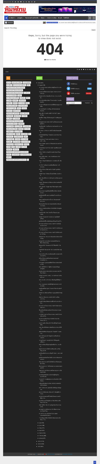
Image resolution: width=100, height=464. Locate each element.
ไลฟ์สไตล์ (66, 18)
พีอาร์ (28, 98)
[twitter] (15, 2)
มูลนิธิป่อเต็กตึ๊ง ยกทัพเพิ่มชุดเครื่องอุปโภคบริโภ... (50, 221)
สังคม (42, 18)
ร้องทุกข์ (21, 128)
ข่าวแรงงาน (10, 144)
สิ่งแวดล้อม (9, 116)
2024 (39, 444)
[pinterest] (18, 2)
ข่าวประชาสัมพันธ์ (11, 95)
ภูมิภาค (9, 157)
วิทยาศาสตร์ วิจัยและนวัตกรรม (46, 22)
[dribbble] (23, 2)
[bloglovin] (21, 2)
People (26, 144)
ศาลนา (9, 154)
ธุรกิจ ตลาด (22, 100)
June (40, 425)
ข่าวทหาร (27, 128)
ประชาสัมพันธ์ (26, 82)
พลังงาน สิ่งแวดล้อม (12, 105)
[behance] (29, 2)
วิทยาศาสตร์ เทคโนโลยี (31, 18)
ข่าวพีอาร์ (11, 18)
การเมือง (24, 116)
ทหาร (19, 108)
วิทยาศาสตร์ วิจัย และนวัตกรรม (15, 121)
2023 (39, 446)
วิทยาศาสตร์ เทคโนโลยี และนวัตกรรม (16, 159)
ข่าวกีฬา (9, 118)
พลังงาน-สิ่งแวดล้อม (12, 128)
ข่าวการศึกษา (18, 131)
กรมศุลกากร (10, 131)
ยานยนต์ (18, 139)
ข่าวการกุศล (10, 126)
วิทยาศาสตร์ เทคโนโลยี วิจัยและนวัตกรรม (17, 152)
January (41, 438)
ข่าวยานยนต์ (17, 141)
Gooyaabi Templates (67, 454)
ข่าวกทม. (9, 141)
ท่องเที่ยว (15, 100)
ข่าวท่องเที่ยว (26, 126)
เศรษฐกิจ (19, 18)
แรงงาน (24, 108)
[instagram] (32, 2)
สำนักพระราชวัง (19, 144)
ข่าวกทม (24, 146)
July (40, 423)
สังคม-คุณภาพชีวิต (16, 82)
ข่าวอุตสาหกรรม (19, 136)
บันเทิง (15, 103)
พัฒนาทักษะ (17, 116)
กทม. (26, 136)
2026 (39, 83)
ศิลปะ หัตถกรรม (24, 113)
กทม (13, 146)
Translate (71, 105)
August (41, 85)
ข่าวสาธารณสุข (26, 141)
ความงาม (9, 110)
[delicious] (34, 2)
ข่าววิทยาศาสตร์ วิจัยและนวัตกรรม (15, 87)
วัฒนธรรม (15, 149)
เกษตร (19, 95)
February (41, 435)
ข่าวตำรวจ (27, 92)
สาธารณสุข (24, 139)
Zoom (8, 146)
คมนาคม (9, 149)
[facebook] (12, 2)
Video (18, 134)
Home (7, 71)
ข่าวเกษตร (21, 103)
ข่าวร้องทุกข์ (16, 118)
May (40, 428)
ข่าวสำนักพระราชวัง (26, 154)
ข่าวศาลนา (10, 136)
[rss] (26, 2)
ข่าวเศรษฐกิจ (10, 139)
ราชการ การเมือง (51, 18)
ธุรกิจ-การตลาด (11, 134)
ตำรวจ (8, 82)
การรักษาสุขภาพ (23, 105)
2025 (39, 441)
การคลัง (18, 146)
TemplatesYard (50, 454)
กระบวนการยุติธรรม (12, 123)
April (40, 430)
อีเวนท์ (60, 18)
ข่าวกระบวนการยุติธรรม (20, 85)
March (41, 433)
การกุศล (9, 100)
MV (29, 134)
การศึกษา (9, 103)
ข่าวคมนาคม (15, 154)
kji (36, 454)
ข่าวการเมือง (18, 126)
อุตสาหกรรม (17, 110)
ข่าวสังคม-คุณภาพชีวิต (12, 98)
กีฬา (29, 85)
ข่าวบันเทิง (24, 134)
